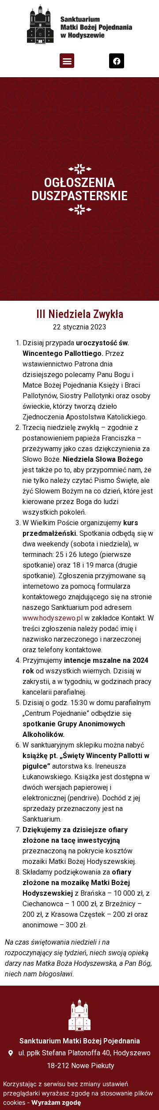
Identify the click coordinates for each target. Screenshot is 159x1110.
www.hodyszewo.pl (53, 618)
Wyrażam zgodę (56, 1102)
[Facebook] (116, 60)
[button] (67, 60)
